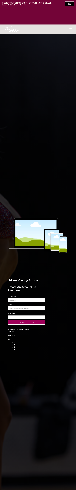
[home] (11, 29)
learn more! (70, 3)
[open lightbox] (38, 235)
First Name (12, 296)
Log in (27, 329)
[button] (70, 29)
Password (11, 313)
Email (10, 304)
